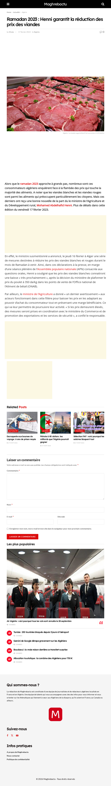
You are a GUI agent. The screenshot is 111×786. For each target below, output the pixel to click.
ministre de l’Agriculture (38, 294)
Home (9, 12)
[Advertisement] (55, 57)
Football (80, 431)
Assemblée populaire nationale (56, 269)
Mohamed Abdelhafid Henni (54, 205)
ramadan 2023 (29, 184)
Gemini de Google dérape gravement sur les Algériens (40, 640)
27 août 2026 (12, 443)
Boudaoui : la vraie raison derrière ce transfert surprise (40, 649)
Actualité (16, 12)
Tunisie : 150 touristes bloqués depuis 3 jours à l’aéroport (41, 632)
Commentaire (13, 470)
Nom (10, 504)
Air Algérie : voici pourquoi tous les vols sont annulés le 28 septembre (39, 621)
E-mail (10, 516)
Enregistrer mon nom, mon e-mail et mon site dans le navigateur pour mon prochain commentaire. (50, 529)
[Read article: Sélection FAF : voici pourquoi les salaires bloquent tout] (89, 423)
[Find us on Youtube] (17, 735)
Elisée (11, 32)
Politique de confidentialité (18, 759)
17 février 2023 (24, 32)
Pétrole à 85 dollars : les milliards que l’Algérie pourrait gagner (54, 439)
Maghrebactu (55, 4)
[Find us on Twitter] (12, 735)
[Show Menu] (8, 4)
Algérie (24, 12)
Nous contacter (13, 756)
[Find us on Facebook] (7, 735)
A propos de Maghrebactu (18, 752)
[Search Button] (103, 4)
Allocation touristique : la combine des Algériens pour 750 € (43, 658)
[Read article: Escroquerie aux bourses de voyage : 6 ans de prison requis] (22, 423)
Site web (61, 517)
